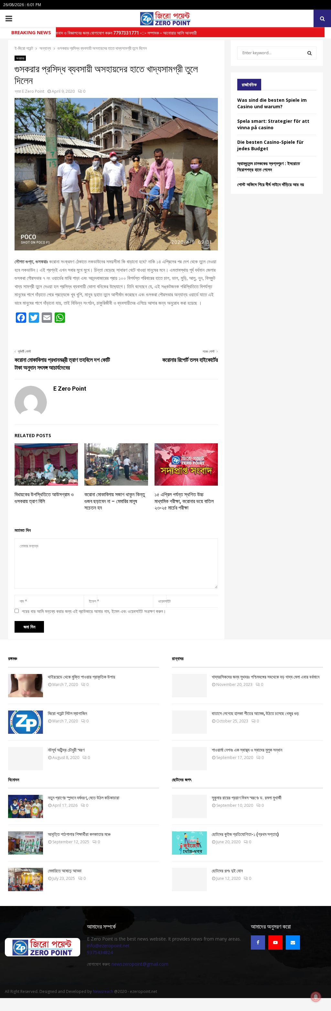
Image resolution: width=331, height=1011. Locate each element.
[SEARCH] (309, 53)
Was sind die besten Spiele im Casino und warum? (272, 103)
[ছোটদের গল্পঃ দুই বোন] (189, 879)
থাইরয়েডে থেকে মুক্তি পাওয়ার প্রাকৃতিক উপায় (81, 676)
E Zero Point (33, 91)
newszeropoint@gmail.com (140, 964)
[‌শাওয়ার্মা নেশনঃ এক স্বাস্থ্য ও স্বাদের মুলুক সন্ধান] (189, 758)
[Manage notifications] (316, 997)
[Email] (293, 942)
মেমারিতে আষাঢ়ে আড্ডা (64, 870)
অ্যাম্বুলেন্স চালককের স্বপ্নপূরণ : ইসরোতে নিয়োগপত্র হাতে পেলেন (268, 166)
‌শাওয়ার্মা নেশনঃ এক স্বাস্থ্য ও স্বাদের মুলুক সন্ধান (247, 750)
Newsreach (103, 991)
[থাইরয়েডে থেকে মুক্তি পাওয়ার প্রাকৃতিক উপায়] (25, 685)
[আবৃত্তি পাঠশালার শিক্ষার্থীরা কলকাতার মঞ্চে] (25, 843)
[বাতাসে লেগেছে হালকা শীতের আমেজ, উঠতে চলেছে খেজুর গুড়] (189, 722)
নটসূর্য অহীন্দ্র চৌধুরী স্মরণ (66, 750)
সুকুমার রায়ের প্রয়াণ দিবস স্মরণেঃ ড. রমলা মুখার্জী (247, 797)
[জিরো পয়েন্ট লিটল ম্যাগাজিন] (25, 722)
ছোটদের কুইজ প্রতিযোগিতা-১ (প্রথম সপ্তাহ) (245, 834)
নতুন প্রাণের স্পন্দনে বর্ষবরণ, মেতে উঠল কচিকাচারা (83, 797)
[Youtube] (275, 942)
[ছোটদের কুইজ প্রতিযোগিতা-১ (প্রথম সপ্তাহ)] (189, 843)
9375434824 (100, 952)
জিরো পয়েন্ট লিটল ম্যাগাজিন (67, 713)
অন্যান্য (20, 58)
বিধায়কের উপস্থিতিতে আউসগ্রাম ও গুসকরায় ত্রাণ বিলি (44, 497)
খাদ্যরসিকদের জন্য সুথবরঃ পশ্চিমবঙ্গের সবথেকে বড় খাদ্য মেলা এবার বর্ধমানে (265, 676)
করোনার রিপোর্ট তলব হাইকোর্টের (190, 359)
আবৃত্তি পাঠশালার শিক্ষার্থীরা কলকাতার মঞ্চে (79, 834)
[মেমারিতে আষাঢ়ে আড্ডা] (25, 879)
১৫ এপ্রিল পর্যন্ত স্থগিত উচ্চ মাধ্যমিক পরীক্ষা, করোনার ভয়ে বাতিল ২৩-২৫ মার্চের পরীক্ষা (184, 501)
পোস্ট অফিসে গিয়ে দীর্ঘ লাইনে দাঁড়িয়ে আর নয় (270, 184)
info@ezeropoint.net (108, 946)
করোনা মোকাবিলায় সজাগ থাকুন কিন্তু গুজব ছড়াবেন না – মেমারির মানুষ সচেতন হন (114, 501)
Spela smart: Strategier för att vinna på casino (273, 124)
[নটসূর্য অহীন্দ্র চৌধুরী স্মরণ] (25, 758)
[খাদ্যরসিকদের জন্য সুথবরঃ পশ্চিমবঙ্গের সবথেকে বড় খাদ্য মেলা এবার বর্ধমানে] (189, 685)
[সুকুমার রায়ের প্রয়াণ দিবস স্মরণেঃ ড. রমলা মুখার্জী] (189, 806)
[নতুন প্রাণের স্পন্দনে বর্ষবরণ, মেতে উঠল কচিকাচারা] (25, 806)
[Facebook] (258, 942)
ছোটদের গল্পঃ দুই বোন (227, 870)
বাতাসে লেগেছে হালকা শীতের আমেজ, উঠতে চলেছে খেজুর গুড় (255, 713)
